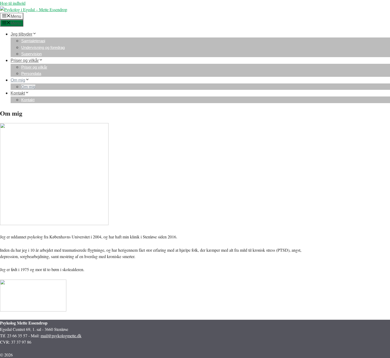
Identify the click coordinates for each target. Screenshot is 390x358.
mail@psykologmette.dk (61, 335)
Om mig (18, 80)
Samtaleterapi (33, 41)
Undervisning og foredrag (43, 47)
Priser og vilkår (25, 60)
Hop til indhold (12, 3)
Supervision (31, 54)
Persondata (31, 73)
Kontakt (18, 93)
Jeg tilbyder (21, 34)
